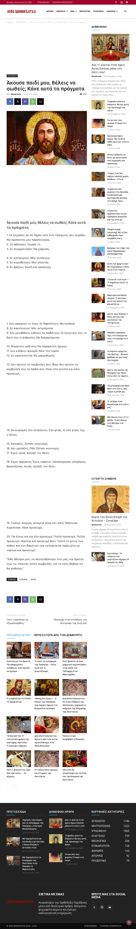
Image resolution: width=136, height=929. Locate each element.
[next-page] (14, 786)
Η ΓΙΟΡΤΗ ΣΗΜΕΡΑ (104, 478)
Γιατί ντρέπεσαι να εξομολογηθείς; (17, 621)
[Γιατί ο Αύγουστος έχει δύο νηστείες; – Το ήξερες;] (19, 758)
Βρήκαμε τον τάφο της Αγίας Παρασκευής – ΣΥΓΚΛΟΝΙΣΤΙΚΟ (118, 251)
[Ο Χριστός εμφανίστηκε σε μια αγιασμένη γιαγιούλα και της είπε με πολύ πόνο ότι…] (98, 214)
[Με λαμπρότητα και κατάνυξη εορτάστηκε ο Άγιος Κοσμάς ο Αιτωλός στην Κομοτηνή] (13, 841)
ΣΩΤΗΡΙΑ (23, 579)
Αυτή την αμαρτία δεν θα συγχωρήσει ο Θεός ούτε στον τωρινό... (118, 267)
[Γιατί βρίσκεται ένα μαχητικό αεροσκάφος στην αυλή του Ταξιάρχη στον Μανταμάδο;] (75, 650)
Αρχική (10, 22)
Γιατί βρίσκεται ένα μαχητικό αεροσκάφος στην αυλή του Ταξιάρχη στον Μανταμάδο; (74, 668)
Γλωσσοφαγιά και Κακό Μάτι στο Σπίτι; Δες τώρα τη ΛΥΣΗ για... (118, 389)
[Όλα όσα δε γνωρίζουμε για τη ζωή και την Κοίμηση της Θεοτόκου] (75, 758)
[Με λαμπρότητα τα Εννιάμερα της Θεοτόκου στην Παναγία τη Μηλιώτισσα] (13, 860)
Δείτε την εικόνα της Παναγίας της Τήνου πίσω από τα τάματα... (118, 373)
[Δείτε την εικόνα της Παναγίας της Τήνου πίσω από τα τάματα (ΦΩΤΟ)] (98, 373)
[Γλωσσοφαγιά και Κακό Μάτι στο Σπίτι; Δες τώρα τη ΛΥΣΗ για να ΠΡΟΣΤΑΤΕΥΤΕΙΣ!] (98, 389)
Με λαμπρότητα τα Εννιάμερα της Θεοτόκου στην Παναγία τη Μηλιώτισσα (31, 863)
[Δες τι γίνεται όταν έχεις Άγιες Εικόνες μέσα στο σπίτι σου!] (110, 47)
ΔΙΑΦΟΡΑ (111, 11)
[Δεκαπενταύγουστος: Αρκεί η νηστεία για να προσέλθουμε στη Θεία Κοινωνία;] (46, 724)
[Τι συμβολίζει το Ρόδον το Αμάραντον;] (19, 687)
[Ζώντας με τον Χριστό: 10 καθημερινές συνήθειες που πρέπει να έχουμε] (19, 650)
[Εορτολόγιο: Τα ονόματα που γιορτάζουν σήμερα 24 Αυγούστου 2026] (98, 556)
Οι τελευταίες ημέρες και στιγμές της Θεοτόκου (46, 773)
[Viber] (25, 101)
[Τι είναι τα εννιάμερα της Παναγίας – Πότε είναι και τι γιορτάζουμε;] (46, 650)
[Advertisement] (47, 50)
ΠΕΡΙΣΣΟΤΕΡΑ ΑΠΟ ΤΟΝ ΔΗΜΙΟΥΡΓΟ (58, 635)
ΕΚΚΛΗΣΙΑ (60, 11)
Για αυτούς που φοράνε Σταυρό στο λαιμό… (117, 123)
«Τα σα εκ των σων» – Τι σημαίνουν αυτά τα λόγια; (118, 282)
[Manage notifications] (129, 922)
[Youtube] (126, 2)
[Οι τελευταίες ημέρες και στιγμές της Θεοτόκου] (46, 758)
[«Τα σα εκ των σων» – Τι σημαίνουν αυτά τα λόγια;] (98, 282)
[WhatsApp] (33, 101)
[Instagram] (121, 2)
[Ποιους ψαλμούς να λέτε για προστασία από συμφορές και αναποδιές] (98, 157)
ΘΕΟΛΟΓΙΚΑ (84, 11)
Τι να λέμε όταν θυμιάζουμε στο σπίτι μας (118, 404)
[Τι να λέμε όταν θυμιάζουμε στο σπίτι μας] (98, 404)
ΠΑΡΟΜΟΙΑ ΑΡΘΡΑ (19, 635)
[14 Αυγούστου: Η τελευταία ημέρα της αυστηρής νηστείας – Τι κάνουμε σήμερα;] (19, 724)
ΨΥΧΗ (33, 579)
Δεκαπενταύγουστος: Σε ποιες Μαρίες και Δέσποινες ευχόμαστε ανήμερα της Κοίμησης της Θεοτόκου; (74, 705)
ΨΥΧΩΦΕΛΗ (98, 11)
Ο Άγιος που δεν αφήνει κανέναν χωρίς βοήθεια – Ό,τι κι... (118, 176)
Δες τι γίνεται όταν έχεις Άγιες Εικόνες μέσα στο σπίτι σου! (108, 68)
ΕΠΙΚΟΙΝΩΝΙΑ (43, 2)
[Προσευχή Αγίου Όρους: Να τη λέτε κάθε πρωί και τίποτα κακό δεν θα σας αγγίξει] (98, 139)
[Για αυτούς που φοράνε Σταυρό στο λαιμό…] (98, 123)
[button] (125, 11)
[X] (17, 101)
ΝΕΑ (72, 11)
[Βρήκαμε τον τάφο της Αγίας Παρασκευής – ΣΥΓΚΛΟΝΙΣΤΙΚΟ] (98, 251)
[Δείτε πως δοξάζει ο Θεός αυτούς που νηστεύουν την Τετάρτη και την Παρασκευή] (98, 317)
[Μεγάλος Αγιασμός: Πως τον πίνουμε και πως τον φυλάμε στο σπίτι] (98, 335)
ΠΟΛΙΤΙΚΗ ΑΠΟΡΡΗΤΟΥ (62, 2)
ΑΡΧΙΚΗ (50, 11)
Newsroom (16, 94)
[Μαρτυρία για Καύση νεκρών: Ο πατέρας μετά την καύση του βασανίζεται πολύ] (98, 298)
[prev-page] (9, 786)
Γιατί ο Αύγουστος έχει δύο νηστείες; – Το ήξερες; (19, 773)
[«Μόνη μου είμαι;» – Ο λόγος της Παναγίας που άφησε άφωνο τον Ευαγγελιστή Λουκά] (46, 687)
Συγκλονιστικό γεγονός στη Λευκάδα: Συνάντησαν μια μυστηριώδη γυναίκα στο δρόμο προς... (118, 195)
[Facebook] (115, 2)
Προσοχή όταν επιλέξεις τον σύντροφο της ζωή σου (70, 621)
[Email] (40, 101)
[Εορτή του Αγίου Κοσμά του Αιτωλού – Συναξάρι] (110, 499)
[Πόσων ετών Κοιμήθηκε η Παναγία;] (75, 724)
